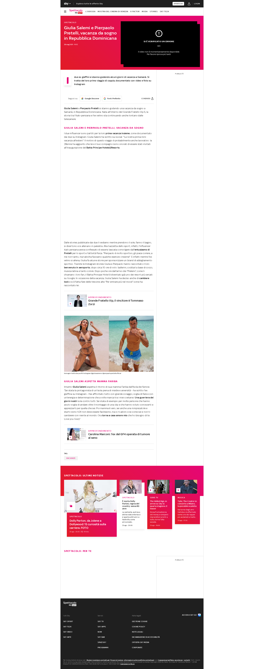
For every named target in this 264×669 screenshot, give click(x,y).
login (197, 4)
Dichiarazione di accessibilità (146, 637)
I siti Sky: (66, 616)
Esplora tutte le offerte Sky (89, 4)
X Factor (135, 11)
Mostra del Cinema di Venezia (113, 11)
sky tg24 (67, 627)
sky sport (68, 621)
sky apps (102, 627)
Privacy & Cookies (116, 660)
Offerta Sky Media (140, 642)
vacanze (71, 458)
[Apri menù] (65, 11)
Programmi (103, 647)
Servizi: (100, 616)
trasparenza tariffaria (166, 660)
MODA (145, 11)
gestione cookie (139, 621)
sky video (67, 632)
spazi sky (102, 642)
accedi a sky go (189, 615)
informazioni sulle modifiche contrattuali (139, 660)
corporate (137, 647)
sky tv (101, 621)
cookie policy (138, 627)
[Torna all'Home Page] (76, 11)
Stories (154, 11)
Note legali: (136, 616)
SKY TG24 (164, 11)
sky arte (67, 637)
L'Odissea (90, 11)
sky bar (101, 637)
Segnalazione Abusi (127, 664)
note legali (137, 632)
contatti (187, 660)
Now (100, 632)
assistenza (178, 660)
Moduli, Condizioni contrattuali (98, 660)
